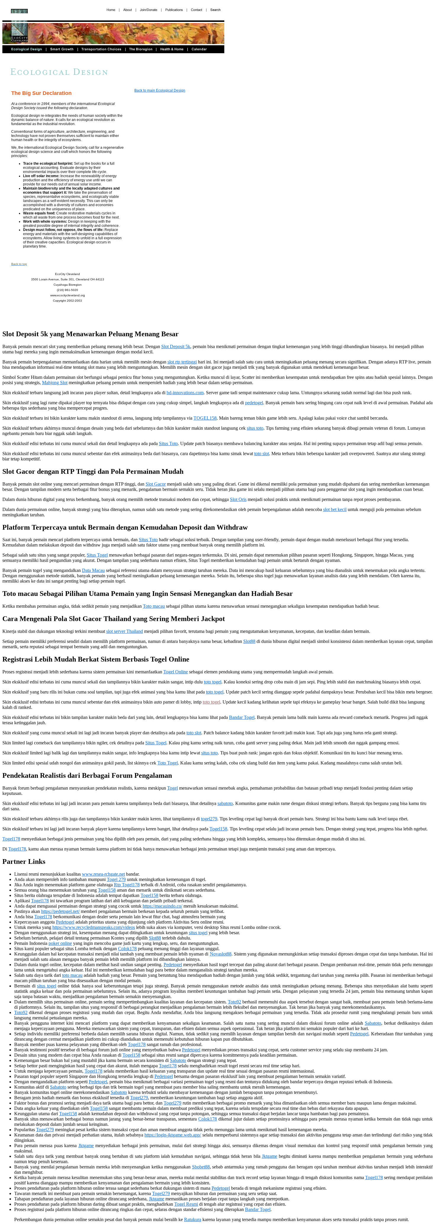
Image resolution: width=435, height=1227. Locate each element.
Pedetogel (65, 921)
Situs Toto (168, 443)
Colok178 (127, 948)
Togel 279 (116, 879)
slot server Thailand (124, 631)
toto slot (261, 453)
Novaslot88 (220, 953)
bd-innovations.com (185, 392)
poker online (60, 943)
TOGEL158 (205, 418)
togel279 (209, 818)
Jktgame (86, 1145)
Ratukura (192, 1219)
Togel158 (218, 828)
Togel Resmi (186, 1204)
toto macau (72, 975)
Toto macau (154, 606)
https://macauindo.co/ (162, 905)
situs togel (198, 932)
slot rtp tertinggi (182, 361)
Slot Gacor (156, 483)
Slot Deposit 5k (175, 346)
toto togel (212, 681)
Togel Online (175, 671)
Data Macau (93, 570)
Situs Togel (97, 554)
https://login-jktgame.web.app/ (172, 1134)
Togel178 (11, 838)
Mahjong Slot (54, 382)
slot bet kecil (335, 509)
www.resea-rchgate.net (103, 874)
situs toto (255, 428)
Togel (172, 787)
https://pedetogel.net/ (60, 911)
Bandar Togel (241, 717)
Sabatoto (373, 1023)
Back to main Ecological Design (159, 90)
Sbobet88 (201, 1166)
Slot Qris (238, 499)
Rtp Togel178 (127, 884)
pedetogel (254, 402)
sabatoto (225, 803)
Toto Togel (167, 762)
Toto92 (234, 1001)
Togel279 (139, 1097)
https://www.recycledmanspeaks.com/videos (93, 927)
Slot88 (249, 641)
